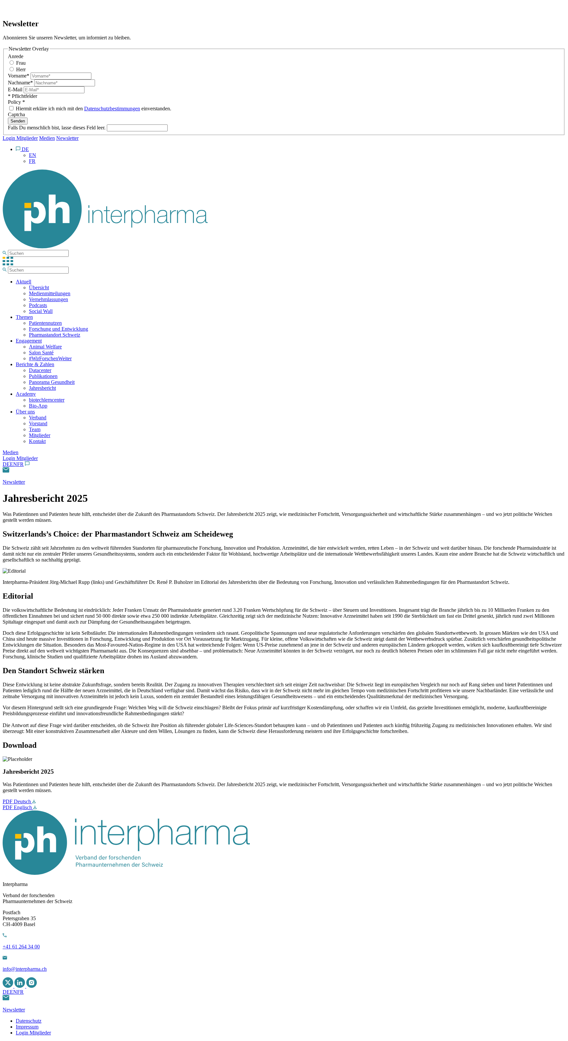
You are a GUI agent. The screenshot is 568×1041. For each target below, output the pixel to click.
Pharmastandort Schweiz (54, 335)
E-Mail (16, 89)
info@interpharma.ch (25, 969)
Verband (37, 417)
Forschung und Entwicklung (58, 329)
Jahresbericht (42, 388)
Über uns (25, 411)
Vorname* (19, 75)
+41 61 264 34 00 (21, 946)
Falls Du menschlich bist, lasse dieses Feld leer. (57, 127)
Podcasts (38, 305)
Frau (20, 63)
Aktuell (23, 281)
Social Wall (41, 311)
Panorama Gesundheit (52, 382)
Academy (26, 394)
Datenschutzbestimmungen (112, 108)
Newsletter (67, 138)
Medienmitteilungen (49, 293)
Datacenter (40, 370)
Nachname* (21, 82)
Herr (20, 69)
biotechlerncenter (46, 400)
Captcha (16, 114)
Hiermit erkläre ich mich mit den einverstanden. (92, 108)
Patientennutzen (45, 323)
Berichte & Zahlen (35, 364)
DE (6, 464)
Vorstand (38, 423)
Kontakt (37, 441)
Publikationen (43, 376)
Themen (24, 317)
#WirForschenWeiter (50, 358)
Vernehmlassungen (48, 299)
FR (20, 464)
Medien (47, 138)
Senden (18, 121)
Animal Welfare (45, 346)
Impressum (27, 1027)
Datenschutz (28, 1021)
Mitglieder (39, 435)
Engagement (29, 340)
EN (13, 464)
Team (34, 429)
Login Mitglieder (20, 138)
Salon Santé (41, 352)
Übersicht (39, 287)
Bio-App (38, 406)
